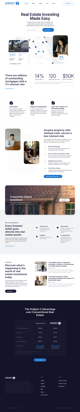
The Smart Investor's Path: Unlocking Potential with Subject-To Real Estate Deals (61, 278)
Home (26, 3)
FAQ (47, 3)
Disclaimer (62, 386)
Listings (40, 3)
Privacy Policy (63, 380)
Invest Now (44, 395)
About (33, 3)
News (53, 3)
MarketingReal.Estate (71, 407)
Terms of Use (62, 383)
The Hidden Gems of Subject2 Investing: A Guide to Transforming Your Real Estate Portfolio (61, 264)
